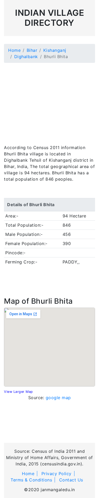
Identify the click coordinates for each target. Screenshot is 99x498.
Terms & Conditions (31, 479)
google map (58, 397)
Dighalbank (26, 56)
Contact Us (71, 479)
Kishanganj (54, 50)
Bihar (32, 50)
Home (14, 50)
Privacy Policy (56, 473)
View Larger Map (18, 392)
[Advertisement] (49, 100)
